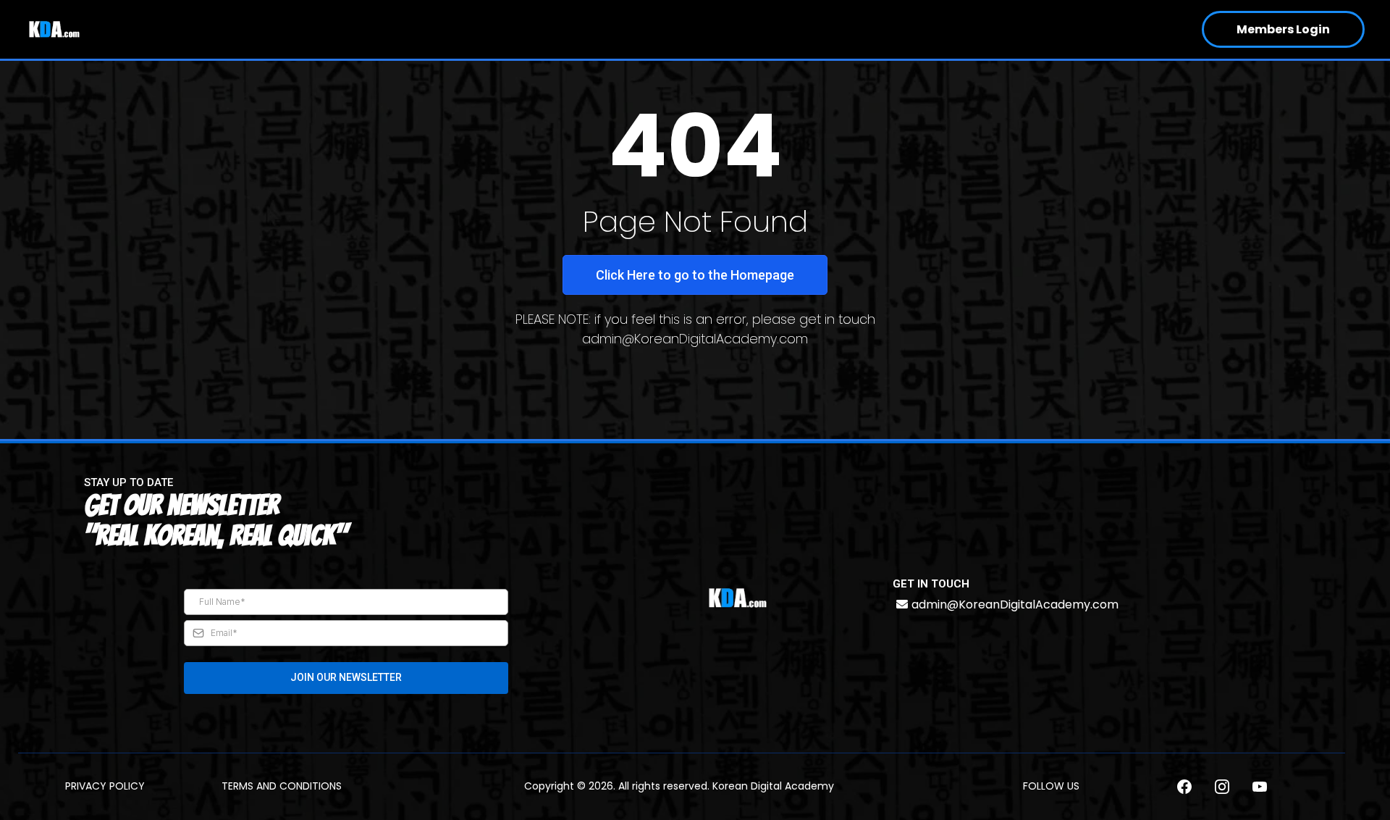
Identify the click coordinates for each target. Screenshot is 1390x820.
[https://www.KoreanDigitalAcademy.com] (54, 29)
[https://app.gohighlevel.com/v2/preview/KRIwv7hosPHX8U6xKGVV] (737, 598)
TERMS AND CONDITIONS (282, 786)
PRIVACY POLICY (105, 786)
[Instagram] (1222, 787)
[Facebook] (1184, 787)
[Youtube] (1260, 787)
